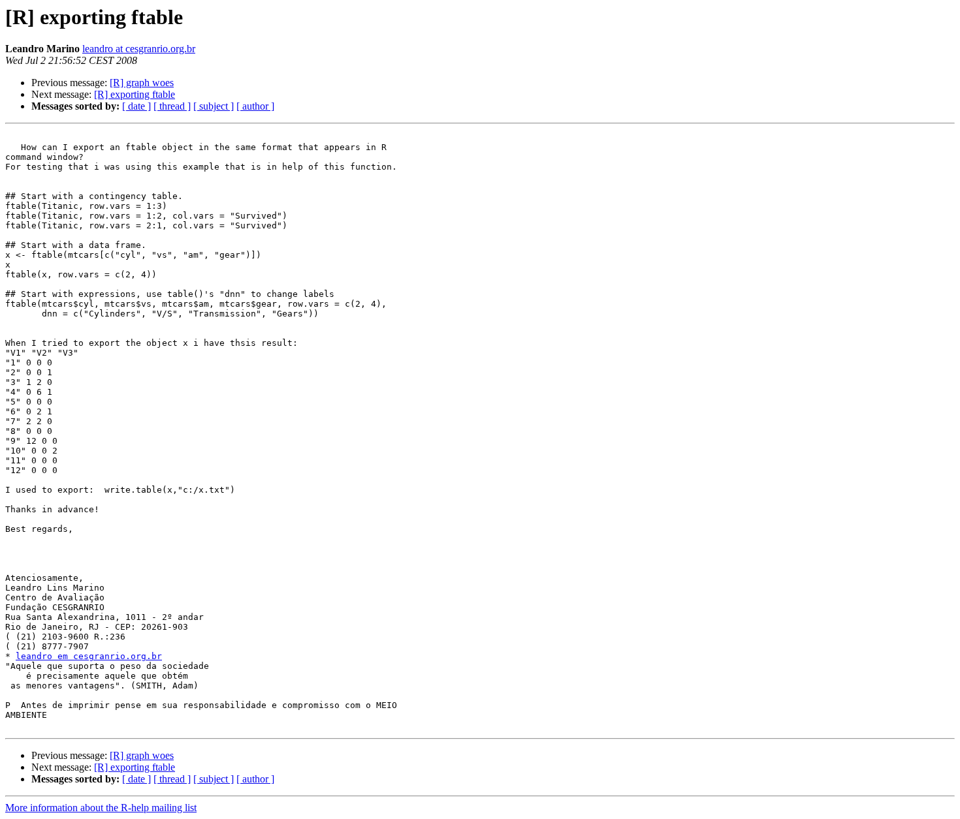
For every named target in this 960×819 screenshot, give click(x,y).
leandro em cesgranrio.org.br (89, 656)
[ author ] (255, 106)
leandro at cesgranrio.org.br (138, 48)
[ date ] (136, 106)
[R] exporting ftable (134, 94)
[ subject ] (213, 106)
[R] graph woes (142, 82)
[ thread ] (172, 106)
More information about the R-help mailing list (101, 807)
